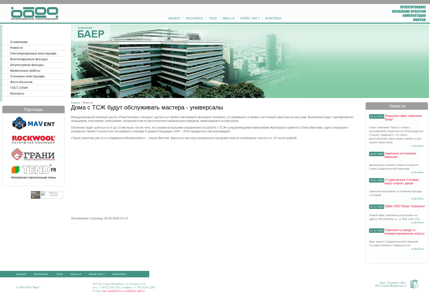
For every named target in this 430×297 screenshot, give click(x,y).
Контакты (17, 93)
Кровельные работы (25, 70)
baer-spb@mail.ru (112, 290)
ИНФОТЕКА (273, 18)
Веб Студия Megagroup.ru (390, 285)
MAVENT (174, 18)
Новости (16, 48)
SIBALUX (228, 18)
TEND (213, 18)
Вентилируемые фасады (29, 59)
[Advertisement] (113, 178)
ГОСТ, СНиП (19, 88)
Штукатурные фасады (27, 65)
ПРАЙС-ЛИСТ (250, 18)
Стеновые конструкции (27, 76)
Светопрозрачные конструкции (33, 53)
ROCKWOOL (195, 18)
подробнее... (418, 145)
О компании (18, 42)
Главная (75, 102)
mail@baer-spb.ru (134, 290)
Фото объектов (21, 82)
